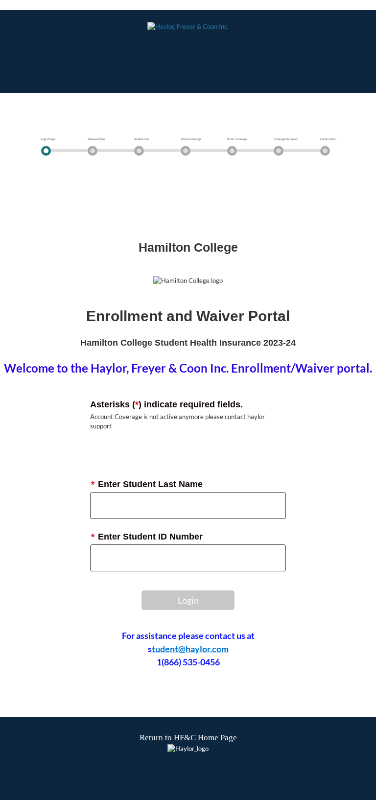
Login (188, 600)
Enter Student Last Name (147, 484)
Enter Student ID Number (147, 536)
